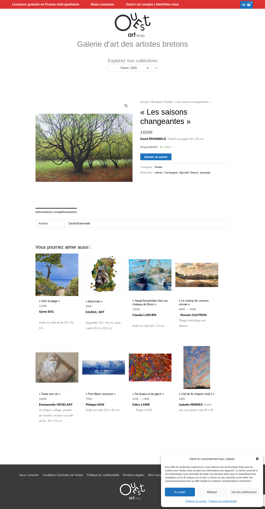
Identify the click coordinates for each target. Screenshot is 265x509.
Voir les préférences (244, 492)
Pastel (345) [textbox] (135, 67)
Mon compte (156, 475)
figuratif (184, 172)
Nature (194, 172)
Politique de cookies (196, 501)
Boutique (156, 101)
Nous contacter (29, 475)
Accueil (144, 101)
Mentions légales (133, 475)
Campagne (171, 172)
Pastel (168, 101)
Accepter (180, 492)
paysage (205, 172)
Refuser (212, 492)
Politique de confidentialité (223, 501)
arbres (159, 172)
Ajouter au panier (156, 156)
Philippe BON (95, 404)
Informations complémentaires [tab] (56, 212)
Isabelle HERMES (191, 404)
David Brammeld (79, 223)
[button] (257, 459)
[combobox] (133, 67)
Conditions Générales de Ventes (62, 475)
